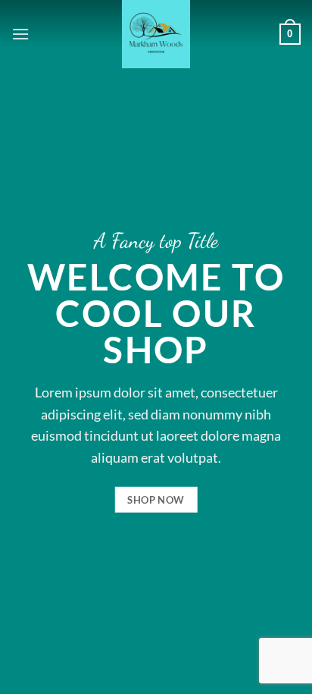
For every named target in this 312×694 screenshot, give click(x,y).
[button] (20, 33)
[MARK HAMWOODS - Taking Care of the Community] (156, 34)
